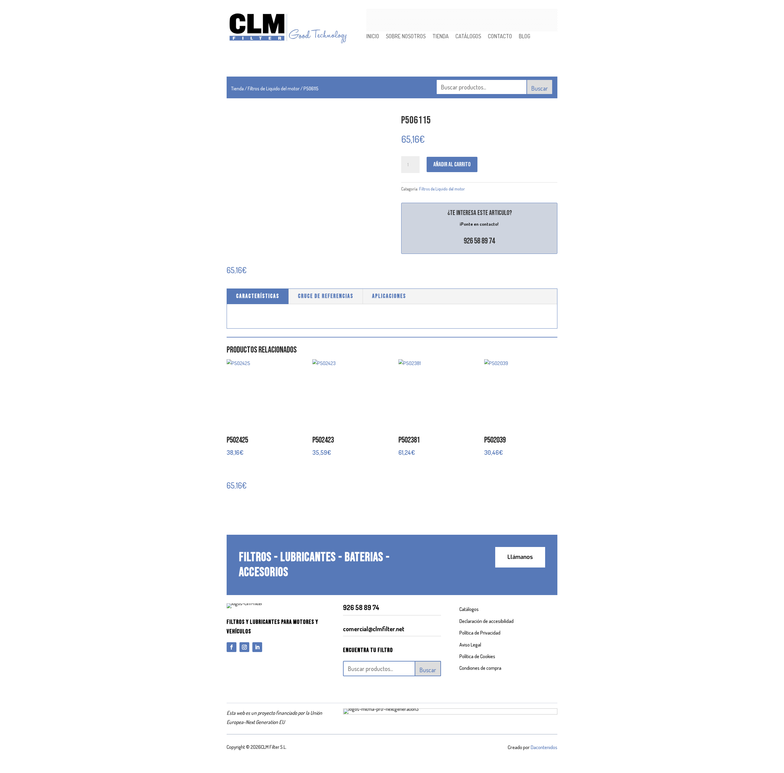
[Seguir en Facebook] (231, 647)
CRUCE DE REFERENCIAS (325, 296)
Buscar (539, 88)
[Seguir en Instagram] (244, 647)
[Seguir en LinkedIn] (257, 647)
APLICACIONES (389, 296)
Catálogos (469, 609)
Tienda (237, 88)
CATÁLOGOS (468, 37)
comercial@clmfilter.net (373, 629)
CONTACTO (500, 37)
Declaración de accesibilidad (486, 621)
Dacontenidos (544, 747)
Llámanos (520, 557)
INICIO (372, 37)
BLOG (524, 37)
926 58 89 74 (479, 241)
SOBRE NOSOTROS (406, 37)
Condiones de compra (480, 668)
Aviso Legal (470, 645)
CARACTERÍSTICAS (257, 296)
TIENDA (440, 37)
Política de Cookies (477, 656)
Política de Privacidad (479, 633)
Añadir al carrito (452, 164)
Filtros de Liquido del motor (274, 88)
